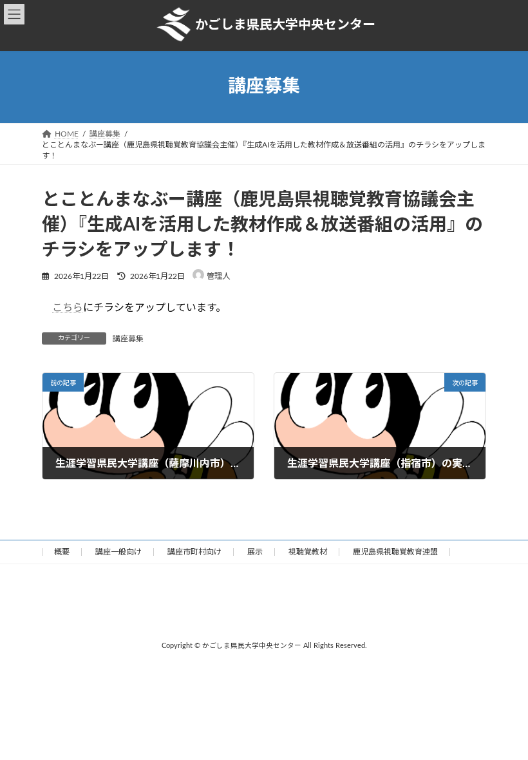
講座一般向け (118, 552)
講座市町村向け (194, 552)
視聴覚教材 (307, 552)
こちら (67, 308)
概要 (62, 552)
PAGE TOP (503, 724)
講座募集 (128, 339)
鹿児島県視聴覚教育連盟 (395, 552)
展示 (255, 552)
